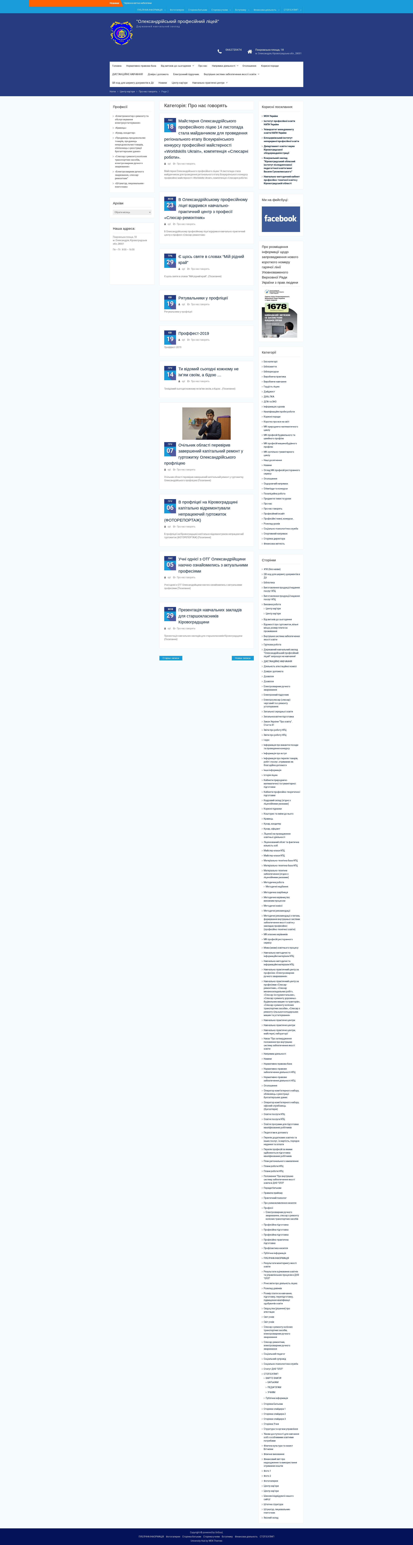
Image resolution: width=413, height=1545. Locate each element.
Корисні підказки (273, 808)
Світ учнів (269, 1317)
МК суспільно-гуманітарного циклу (279, 454)
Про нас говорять (186, 163)
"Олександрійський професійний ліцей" (177, 21)
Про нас (202, 65)
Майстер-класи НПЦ (274, 850)
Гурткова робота (272, 644)
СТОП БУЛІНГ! (291, 10)
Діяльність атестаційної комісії (280, 666)
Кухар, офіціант (272, 828)
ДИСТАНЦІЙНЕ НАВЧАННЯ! (127, 74)
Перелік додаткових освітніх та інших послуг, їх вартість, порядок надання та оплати (281, 1141)
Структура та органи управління (281, 1429)
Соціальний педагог (274, 1354)
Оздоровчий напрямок (276, 483)
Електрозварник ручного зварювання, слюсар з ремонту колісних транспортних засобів (282, 1215)
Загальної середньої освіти (278, 711)
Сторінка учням (219, 10)
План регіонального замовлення (281, 1161)
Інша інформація (272, 770)
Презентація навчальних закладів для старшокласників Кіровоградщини (210, 616)
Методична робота (274, 882)
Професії (268, 1208)
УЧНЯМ (271, 1392)
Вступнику (240, 10)
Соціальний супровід (275, 1359)
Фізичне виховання (274, 1454)
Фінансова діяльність (265, 10)
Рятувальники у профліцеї (203, 298)
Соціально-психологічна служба (281, 528)
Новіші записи (243, 658)
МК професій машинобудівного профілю (280, 445)
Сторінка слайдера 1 (275, 1409)
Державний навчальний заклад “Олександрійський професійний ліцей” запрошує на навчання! (281, 653)
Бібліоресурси (271, 371)
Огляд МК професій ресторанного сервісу (282, 472)
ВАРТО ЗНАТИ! (273, 1378)
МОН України (271, 116)
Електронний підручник (186, 74)
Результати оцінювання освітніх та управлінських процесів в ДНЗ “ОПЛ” (281, 1275)
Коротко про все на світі (276, 421)
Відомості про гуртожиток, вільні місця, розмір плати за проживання (281, 627)
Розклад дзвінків (273, 1288)
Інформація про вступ (275, 753)
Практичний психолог (275, 1198)
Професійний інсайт (274, 513)
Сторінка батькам (197, 10)
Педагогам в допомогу (276, 1132)
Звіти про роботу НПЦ (275, 730)
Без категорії (270, 361)
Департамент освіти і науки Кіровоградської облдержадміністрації (279, 149)
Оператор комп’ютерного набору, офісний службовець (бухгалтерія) (281, 1105)
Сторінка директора (274, 538)
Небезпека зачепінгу (135, 3)
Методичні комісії (273, 905)
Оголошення (249, 65)
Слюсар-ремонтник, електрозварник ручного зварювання (277, 1345)
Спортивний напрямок (275, 533)
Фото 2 (267, 1476)
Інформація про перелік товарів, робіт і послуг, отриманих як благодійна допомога (281, 761)
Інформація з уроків (274, 406)
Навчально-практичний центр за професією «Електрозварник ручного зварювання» (281, 973)
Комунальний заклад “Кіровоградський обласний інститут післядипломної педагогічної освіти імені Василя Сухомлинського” (279, 165)
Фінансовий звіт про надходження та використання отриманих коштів (280, 1462)
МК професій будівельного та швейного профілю (279, 437)
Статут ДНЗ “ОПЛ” (273, 1369)
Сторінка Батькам (273, 1404)
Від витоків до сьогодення (176, 65)
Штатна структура (273, 1504)
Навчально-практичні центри (208, 82)
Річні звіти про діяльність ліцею (280, 1283)
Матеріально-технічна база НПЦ (281, 860)
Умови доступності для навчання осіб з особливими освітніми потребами (281, 1437)
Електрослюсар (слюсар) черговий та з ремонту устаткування (277, 703)
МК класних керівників (276, 934)
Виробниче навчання (275, 381)
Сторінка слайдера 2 (275, 1414)
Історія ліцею (271, 775)
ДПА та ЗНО (270, 401)
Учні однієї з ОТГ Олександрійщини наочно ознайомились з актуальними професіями (213, 565)
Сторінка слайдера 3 (275, 1419)
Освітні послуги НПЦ (274, 1114)
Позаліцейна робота (274, 493)
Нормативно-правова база (141, 65)
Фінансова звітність (274, 543)
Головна (116, 65)
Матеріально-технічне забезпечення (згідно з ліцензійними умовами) (276, 874)
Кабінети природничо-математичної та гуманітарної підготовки (280, 783)
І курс (266, 740)
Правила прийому (273, 1193)
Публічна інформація (275, 1253)
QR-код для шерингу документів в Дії (133, 82)
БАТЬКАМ (273, 1382)
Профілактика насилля (276, 1248)
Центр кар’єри (179, 82)
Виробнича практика (275, 376)
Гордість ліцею (272, 386)
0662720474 (234, 49)
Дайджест (269, 391)
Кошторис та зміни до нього (278, 813)
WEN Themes (215, 1541)
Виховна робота (272, 604)
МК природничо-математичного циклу (281, 428)
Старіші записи (171, 658)
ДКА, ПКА (269, 396)
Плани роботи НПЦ (273, 1166)
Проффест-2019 (193, 333)
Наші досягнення (273, 460)
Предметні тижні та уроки (277, 498)
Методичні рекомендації (277, 910)
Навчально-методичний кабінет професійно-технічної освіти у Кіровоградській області (282, 180)
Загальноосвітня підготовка (279, 716)
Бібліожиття (270, 366)
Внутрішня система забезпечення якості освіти (230, 74)
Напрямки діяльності (223, 65)
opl (169, 163)
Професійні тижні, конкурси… (279, 518)
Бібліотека (269, 582)
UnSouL (219, 1532)
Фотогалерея (177, 10)
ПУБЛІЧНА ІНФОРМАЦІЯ (149, 10)
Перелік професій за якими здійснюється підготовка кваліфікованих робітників (278, 1152)
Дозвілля (269, 676)
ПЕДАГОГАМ (274, 1387)
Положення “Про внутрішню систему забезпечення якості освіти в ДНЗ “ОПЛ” (279, 1179)
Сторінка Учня (271, 1424)
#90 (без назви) (272, 569)
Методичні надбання (277, 886)
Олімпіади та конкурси (276, 488)
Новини (163, 82)
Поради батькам (272, 1188)
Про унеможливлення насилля (280, 1203)
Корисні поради (270, 65)
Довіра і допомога (158, 74)
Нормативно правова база (278, 1064)
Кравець (268, 818)
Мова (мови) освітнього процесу (281, 947)
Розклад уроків (272, 523)
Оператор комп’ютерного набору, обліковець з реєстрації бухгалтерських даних (281, 1094)
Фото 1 (267, 1471)
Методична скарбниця (276, 892)
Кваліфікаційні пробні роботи (279, 411)
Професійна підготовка (276, 1224)
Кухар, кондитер (272, 823)
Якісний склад (271, 1517)
